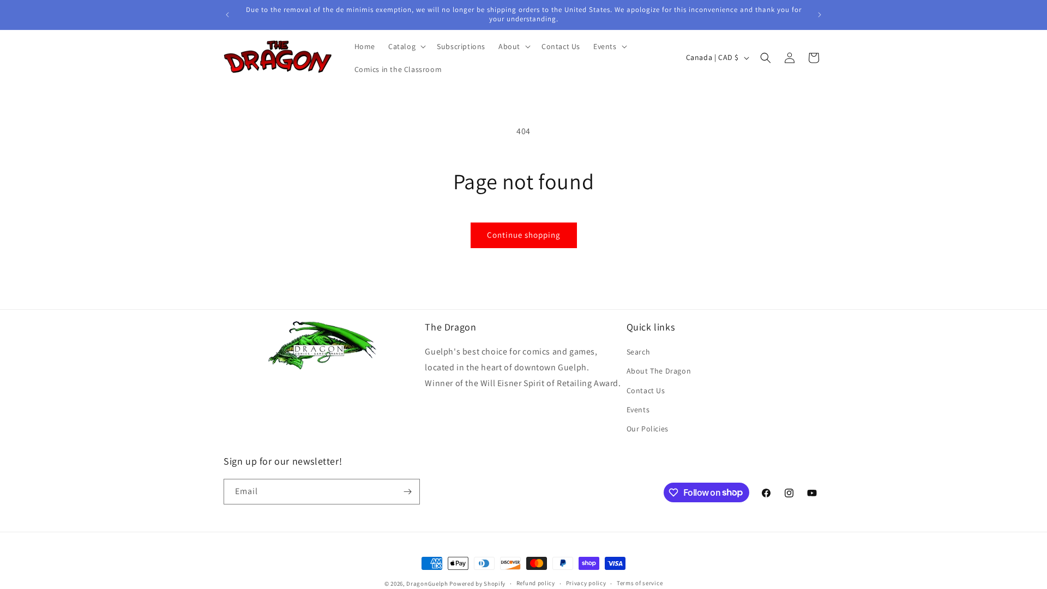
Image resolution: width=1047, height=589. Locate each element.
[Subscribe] (407, 491)
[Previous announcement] (227, 14)
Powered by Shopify (477, 583)
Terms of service (640, 583)
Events (638, 409)
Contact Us (646, 390)
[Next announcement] (820, 14)
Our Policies (648, 429)
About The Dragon (659, 371)
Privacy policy (586, 583)
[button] (406, 46)
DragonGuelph (427, 583)
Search (639, 352)
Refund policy (535, 583)
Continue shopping (524, 235)
